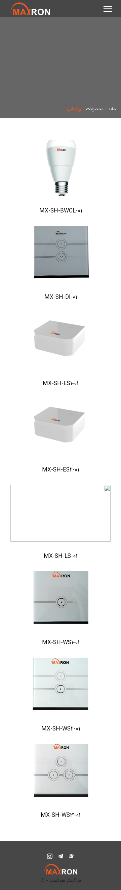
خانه (112, 109)
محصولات (94, 109)
